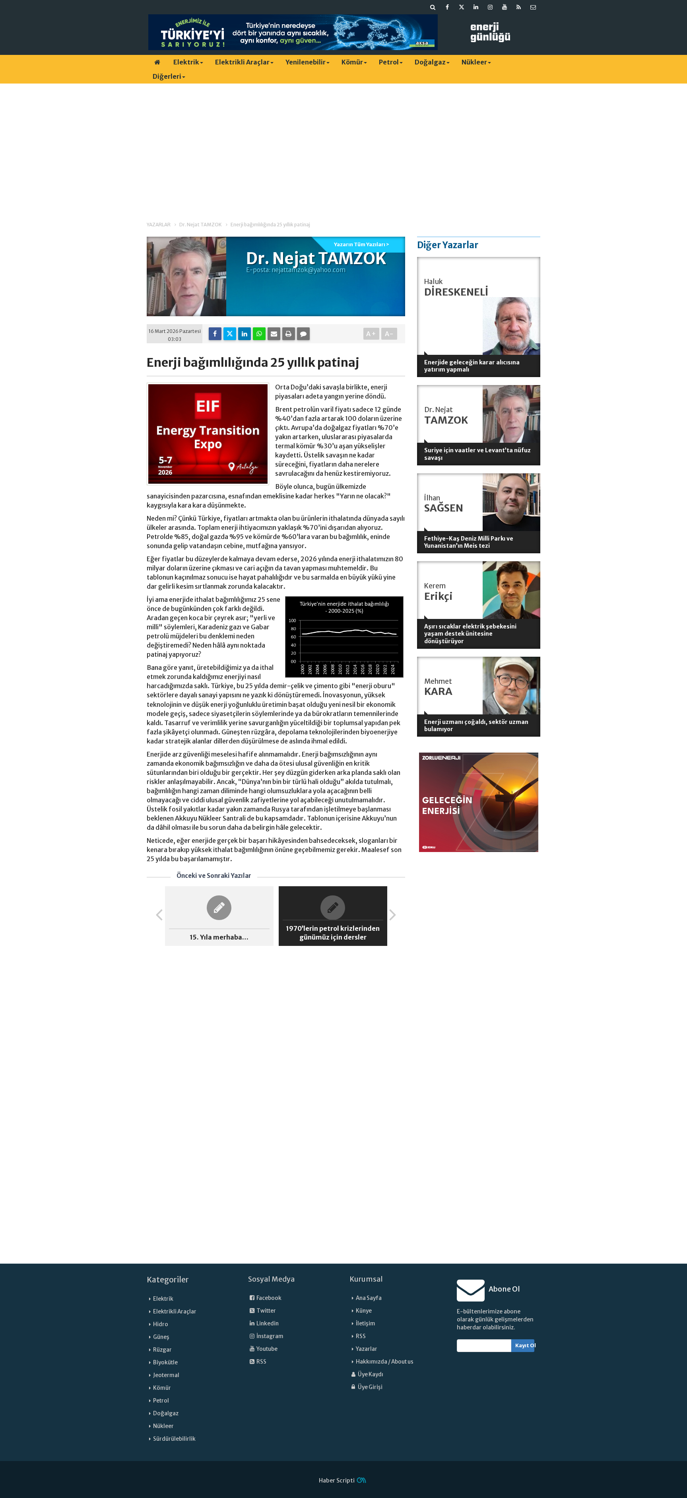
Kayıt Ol (525, 1345)
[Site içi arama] (433, 7)
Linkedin (267, 1323)
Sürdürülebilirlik (174, 1439)
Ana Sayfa (369, 1298)
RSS (261, 1361)
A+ (371, 334)
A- (389, 334)
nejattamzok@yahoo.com (308, 270)
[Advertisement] (343, 145)
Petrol (389, 62)
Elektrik (186, 62)
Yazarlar (366, 1349)
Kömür (352, 62)
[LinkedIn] (244, 333)
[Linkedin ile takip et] (476, 7)
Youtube (267, 1349)
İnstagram (269, 1336)
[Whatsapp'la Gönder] (259, 333)
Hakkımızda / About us (384, 1361)
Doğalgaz (430, 62)
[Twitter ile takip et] (461, 7)
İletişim (365, 1323)
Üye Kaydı (370, 1374)
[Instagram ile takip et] (490, 7)
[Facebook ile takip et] (447, 7)
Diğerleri (167, 76)
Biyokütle (165, 1362)
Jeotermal (166, 1375)
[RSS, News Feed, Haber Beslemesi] (519, 7)
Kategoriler (168, 1279)
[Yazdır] (288, 333)
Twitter (266, 1310)
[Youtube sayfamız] (504, 7)
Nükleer (474, 62)
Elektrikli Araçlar (242, 62)
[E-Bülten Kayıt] (533, 7)
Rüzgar (162, 1349)
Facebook (268, 1298)
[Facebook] (215, 333)
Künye (364, 1310)
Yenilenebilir (305, 62)
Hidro (160, 1324)
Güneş (161, 1337)
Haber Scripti (337, 1480)
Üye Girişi (369, 1387)
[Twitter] (229, 333)
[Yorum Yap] (303, 333)
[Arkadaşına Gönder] (274, 333)
